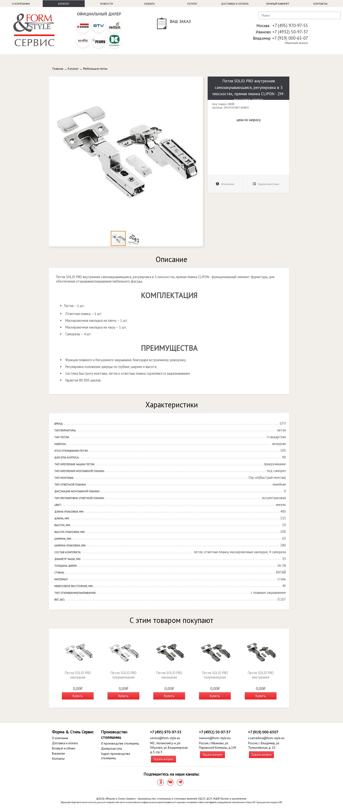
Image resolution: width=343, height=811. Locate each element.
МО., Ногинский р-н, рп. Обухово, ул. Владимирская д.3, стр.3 (169, 747)
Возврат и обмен (63, 748)
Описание (227, 184)
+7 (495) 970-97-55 (290, 25)
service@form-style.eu (165, 738)
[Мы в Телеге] (180, 782)
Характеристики (268, 184)
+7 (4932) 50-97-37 (290, 32)
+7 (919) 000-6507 (263, 732)
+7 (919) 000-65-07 (290, 38)
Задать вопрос (163, 759)
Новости (106, 3)
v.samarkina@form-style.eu (266, 738)
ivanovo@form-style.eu (215, 738)
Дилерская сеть (111, 749)
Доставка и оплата (234, 3)
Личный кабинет (277, 3)
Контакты (320, 3)
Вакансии (58, 753)
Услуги (192, 3)
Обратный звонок (296, 43)
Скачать (149, 3)
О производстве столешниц (120, 743)
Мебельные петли (95, 69)
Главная (57, 69)
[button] (199, 80)
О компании (21, 3)
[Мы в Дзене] (160, 782)
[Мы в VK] (170, 782)
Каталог (63, 3)
